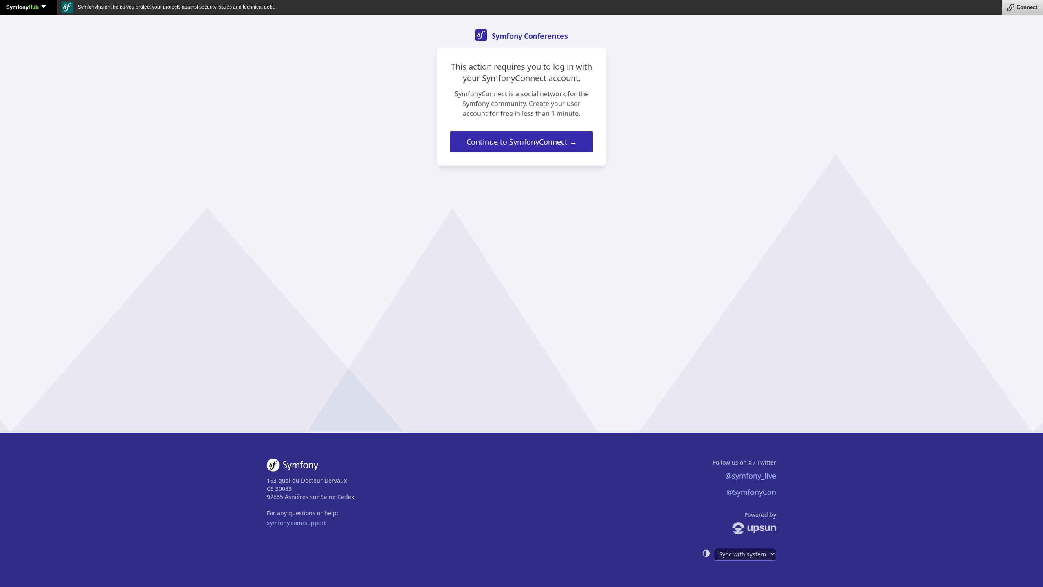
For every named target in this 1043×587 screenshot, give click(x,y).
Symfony (22, 7)
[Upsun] (739, 528)
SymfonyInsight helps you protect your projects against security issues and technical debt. (176, 7)
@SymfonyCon (751, 492)
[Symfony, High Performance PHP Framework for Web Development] (292, 467)
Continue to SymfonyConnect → (521, 142)
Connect (1027, 7)
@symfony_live (750, 476)
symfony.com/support (296, 523)
